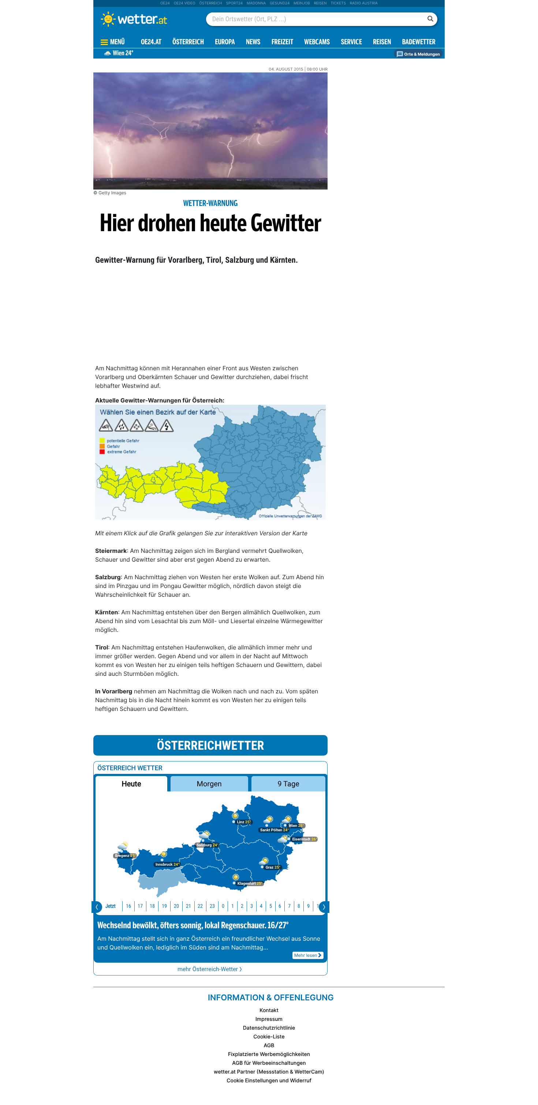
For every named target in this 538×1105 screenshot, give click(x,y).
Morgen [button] (209, 783)
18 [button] (152, 906)
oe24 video (184, 3)
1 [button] (232, 906)
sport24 (234, 3)
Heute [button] (131, 783)
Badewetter (419, 42)
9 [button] (308, 906)
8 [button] (299, 906)
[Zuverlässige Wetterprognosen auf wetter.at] (146, 19)
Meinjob (302, 3)
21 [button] (188, 906)
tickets (338, 3)
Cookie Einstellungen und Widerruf (269, 1081)
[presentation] (96, 907)
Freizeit (282, 42)
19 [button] (164, 906)
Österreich (210, 3)
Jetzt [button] (110, 906)
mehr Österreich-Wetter (208, 969)
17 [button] (140, 906)
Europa (225, 42)
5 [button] (270, 906)
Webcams (317, 42)
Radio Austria (364, 3)
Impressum (269, 1019)
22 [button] (200, 906)
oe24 (165, 3)
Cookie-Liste (268, 1037)
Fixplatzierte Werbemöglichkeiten (269, 1054)
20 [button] (176, 906)
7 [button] (289, 906)
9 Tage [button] (288, 783)
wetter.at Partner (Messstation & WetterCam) (269, 1072)
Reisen (320, 3)
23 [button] (212, 906)
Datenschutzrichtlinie (269, 1028)
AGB (269, 1045)
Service (351, 42)
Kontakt (269, 1010)
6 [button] (280, 906)
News (253, 42)
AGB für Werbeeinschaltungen (269, 1063)
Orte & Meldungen (421, 54)
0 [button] (223, 906)
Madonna (256, 3)
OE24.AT (151, 42)
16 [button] (128, 906)
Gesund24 (279, 3)
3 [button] (251, 906)
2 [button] (242, 906)
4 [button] (261, 906)
